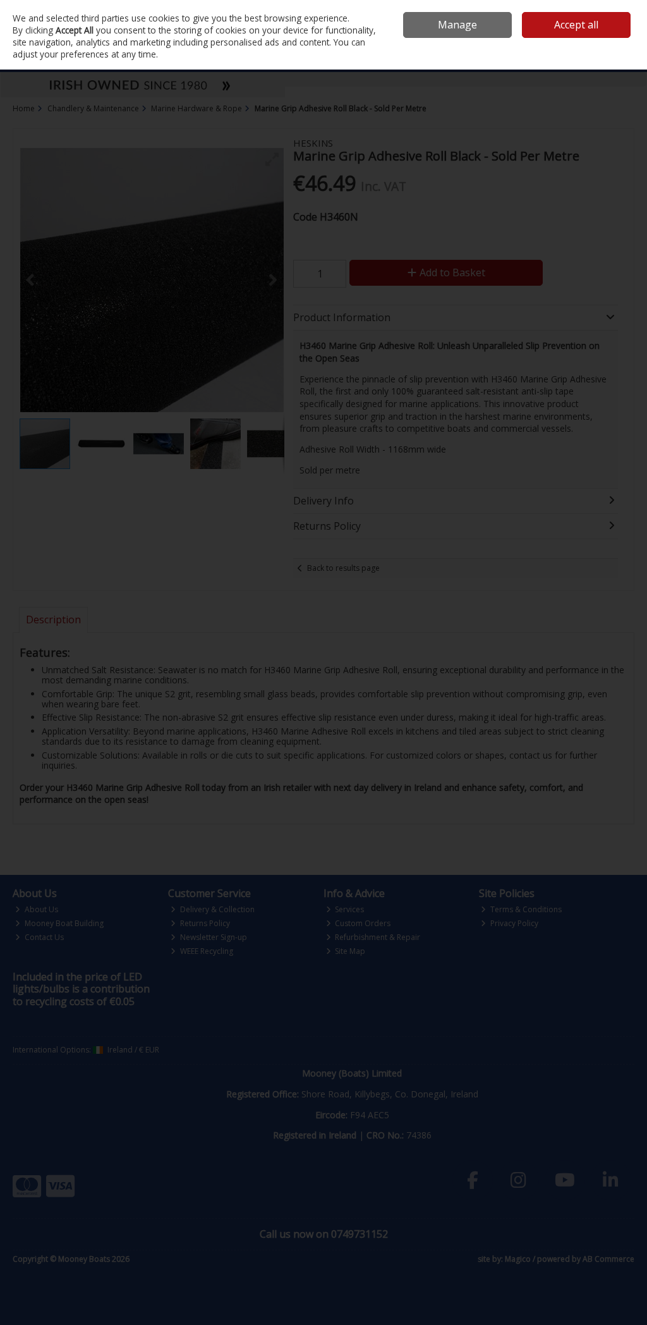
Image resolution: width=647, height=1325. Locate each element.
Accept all (576, 25)
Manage (457, 25)
